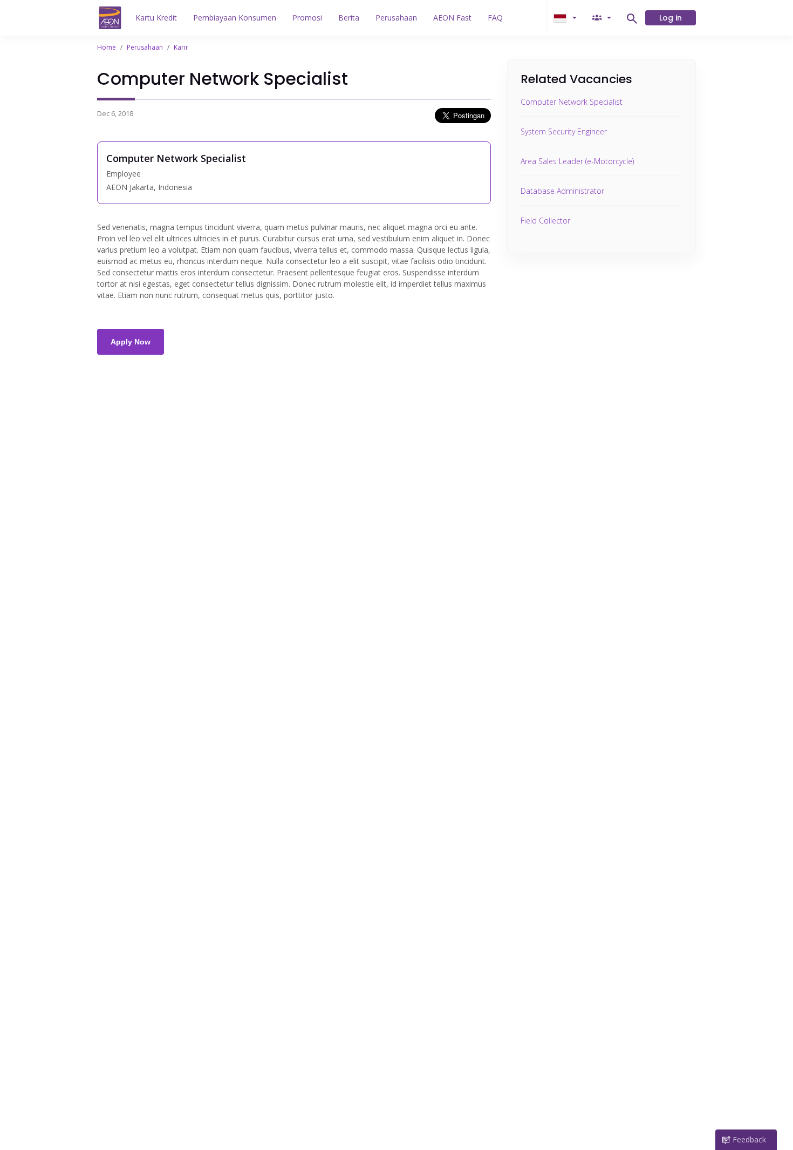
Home (106, 47)
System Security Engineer (564, 131)
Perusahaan (396, 17)
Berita (348, 17)
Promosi (307, 17)
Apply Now (131, 341)
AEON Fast (452, 17)
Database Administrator (562, 191)
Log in (670, 17)
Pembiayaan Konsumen (234, 17)
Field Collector (545, 220)
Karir (181, 47)
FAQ (495, 17)
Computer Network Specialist (572, 102)
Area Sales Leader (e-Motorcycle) (577, 161)
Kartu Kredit (156, 17)
